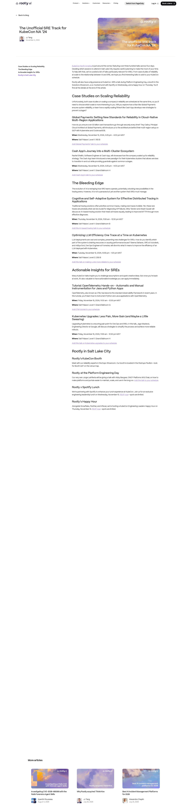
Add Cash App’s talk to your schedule (87, 175)
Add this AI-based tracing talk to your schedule (91, 228)
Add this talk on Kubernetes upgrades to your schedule (94, 343)
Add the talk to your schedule (146, 380)
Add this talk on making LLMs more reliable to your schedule (96, 262)
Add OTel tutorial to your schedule (86, 309)
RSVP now (124, 395)
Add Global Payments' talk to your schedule (90, 144)
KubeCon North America (82, 66)
